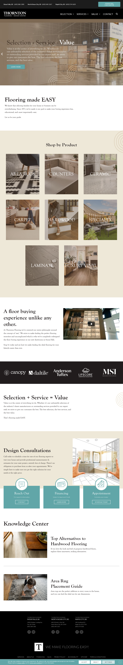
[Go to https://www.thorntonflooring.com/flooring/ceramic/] (100, 174)
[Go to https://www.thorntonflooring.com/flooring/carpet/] (22, 220)
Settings (108, 662)
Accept (84, 662)
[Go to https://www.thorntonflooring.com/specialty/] (100, 220)
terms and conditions (36, 663)
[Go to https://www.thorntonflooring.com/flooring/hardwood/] (61, 220)
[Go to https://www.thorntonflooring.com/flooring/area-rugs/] (22, 174)
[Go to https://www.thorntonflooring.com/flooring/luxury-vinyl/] (81, 265)
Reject (96, 662)
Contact (108, 14)
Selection (66, 14)
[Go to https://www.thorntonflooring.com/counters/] (61, 174)
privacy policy (21, 663)
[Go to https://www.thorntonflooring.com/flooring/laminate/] (42, 265)
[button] (73, 14)
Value (94, 14)
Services (81, 14)
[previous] (1, 54)
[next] (121, 54)
